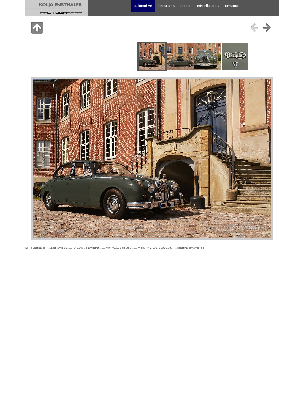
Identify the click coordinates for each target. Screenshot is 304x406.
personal (232, 6)
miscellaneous (208, 6)
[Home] (57, 8)
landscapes (166, 6)
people (185, 6)
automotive (143, 6)
